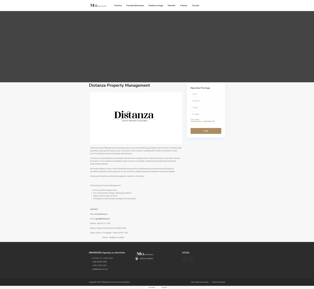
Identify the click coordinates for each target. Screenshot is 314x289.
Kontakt (171, 5)
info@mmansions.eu (100, 269)
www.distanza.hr (100, 214)
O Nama (183, 5)
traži (206, 131)
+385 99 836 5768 (99, 262)
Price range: (195, 119)
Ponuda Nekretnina (135, 5)
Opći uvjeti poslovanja (199, 282)
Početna (118, 5)
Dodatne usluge (156, 5)
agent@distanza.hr (102, 219)
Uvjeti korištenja (218, 282)
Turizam (195, 5)
